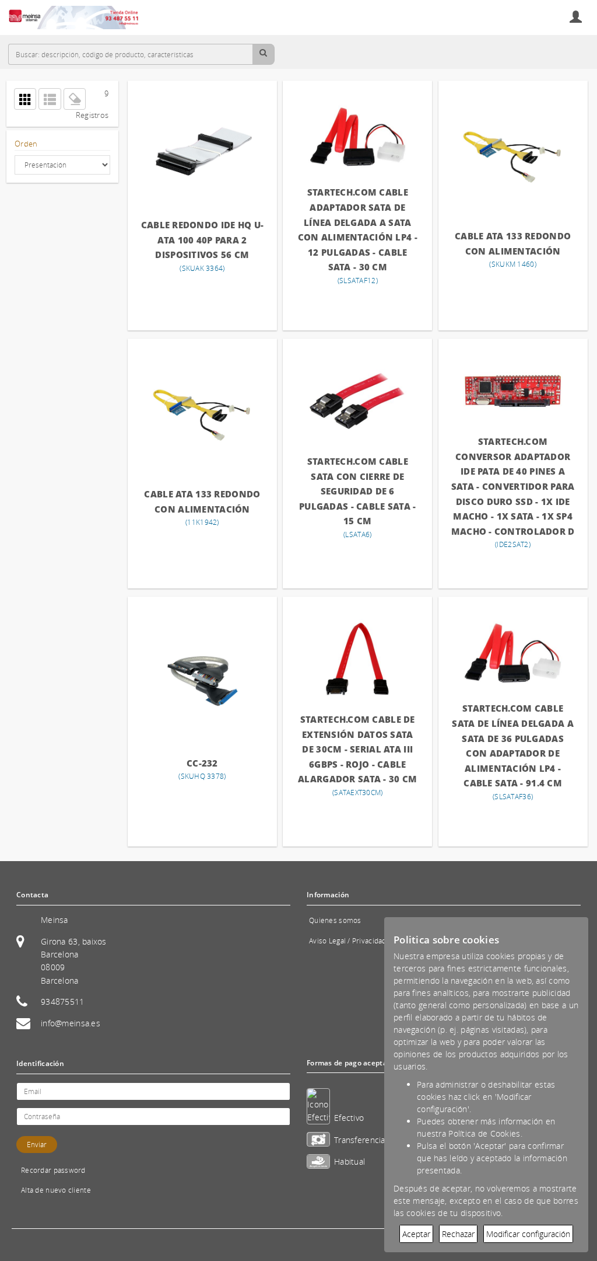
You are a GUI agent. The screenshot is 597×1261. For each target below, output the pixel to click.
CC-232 (202, 763)
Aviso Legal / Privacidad (348, 941)
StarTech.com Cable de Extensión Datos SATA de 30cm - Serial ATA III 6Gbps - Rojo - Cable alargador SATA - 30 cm (357, 749)
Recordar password (53, 1170)
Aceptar (416, 1233)
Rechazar (458, 1233)
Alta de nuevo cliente (56, 1190)
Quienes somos (335, 920)
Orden (26, 144)
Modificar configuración (528, 1233)
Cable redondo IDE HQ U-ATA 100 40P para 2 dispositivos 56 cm (202, 239)
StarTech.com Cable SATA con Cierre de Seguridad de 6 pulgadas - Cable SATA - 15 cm (357, 491)
